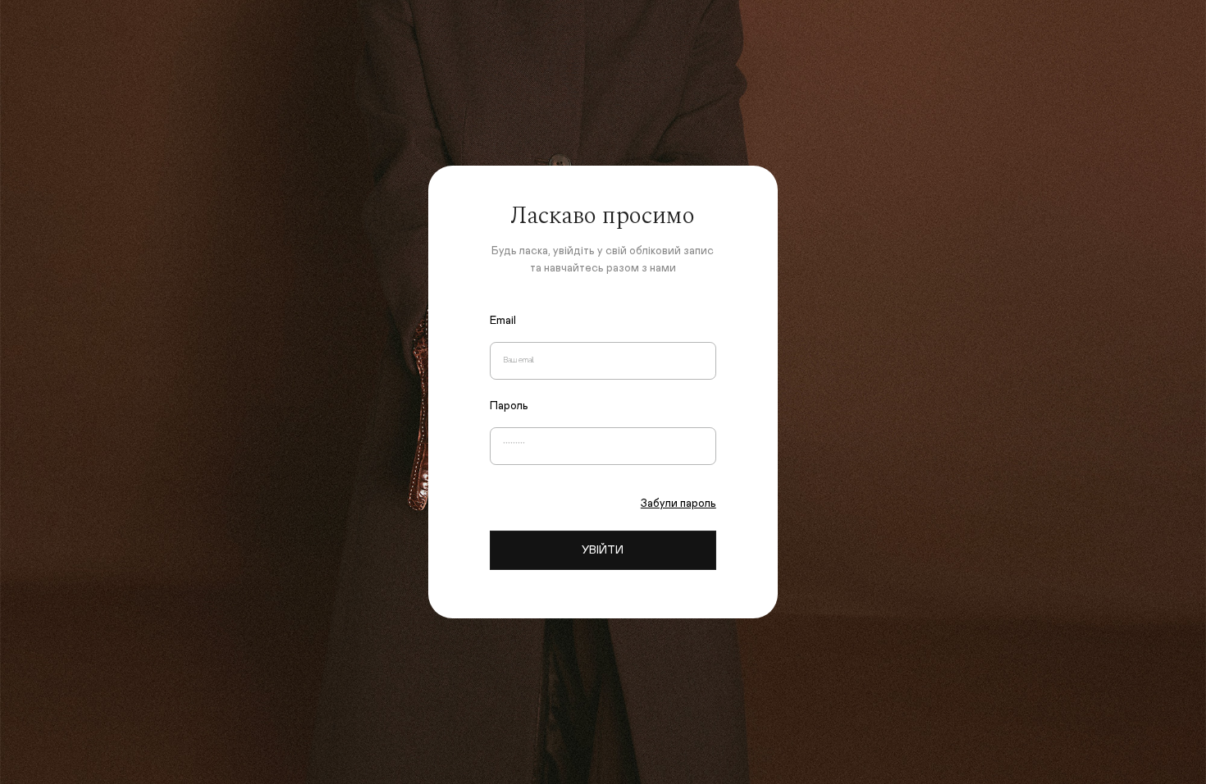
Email (503, 320)
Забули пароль (678, 503)
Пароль (509, 406)
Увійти (603, 550)
